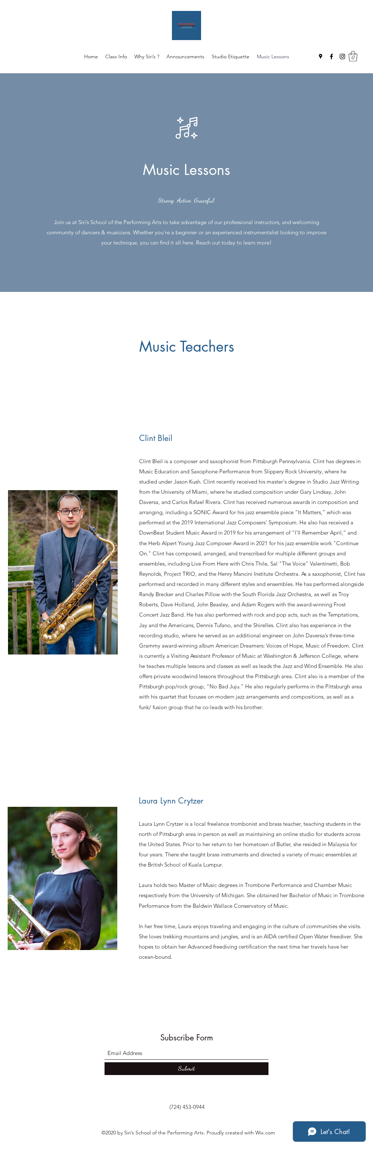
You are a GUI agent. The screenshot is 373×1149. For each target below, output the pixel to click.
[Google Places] (320, 56)
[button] (353, 56)
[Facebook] (331, 56)
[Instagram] (342, 56)
